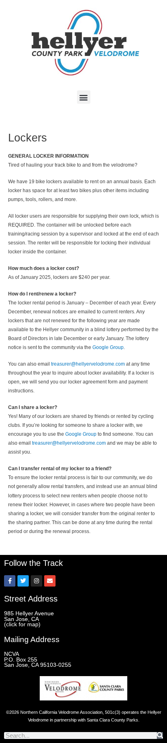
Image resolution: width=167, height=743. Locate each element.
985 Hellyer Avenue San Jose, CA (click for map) (29, 618)
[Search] (160, 735)
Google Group (108, 347)
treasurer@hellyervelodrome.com (88, 364)
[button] (83, 97)
